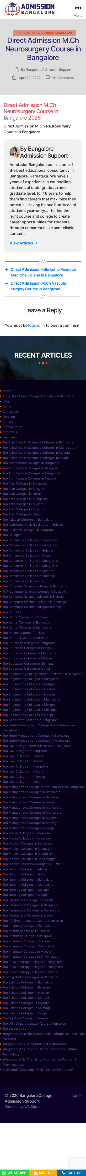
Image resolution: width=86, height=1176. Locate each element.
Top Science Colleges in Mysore (25, 1003)
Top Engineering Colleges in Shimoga (29, 710)
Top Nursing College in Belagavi (25, 869)
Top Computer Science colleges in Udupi (32, 607)
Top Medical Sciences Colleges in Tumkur (32, 864)
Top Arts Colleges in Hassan (22, 494)
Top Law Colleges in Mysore (22, 771)
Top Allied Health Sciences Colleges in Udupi (35, 458)
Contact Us (10, 411)
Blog (5, 401)
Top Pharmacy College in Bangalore (28, 926)
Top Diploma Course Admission (25, 633)
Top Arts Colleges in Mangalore (25, 499)
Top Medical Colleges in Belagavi (26, 848)
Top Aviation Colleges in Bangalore (27, 519)
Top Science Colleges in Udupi (24, 1013)
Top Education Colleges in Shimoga (28, 663)
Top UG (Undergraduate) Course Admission (34, 1023)
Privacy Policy (12, 427)
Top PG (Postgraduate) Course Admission (32, 920)
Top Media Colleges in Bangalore (26, 833)
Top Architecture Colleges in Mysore (29, 478)
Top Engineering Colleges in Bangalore (30, 679)
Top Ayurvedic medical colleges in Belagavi (33, 524)
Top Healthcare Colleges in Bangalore (29, 720)
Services (8, 417)
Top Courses (11, 612)
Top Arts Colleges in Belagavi (23, 489)
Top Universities (14, 1028)
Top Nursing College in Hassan (24, 874)
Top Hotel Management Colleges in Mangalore (36, 740)
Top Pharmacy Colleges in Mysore (27, 951)
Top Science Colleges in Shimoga (26, 1008)
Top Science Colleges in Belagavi (26, 987)
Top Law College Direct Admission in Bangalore (36, 746)
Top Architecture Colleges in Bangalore (30, 463)
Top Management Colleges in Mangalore (31, 807)
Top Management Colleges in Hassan (29, 802)
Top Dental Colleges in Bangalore (26, 622)
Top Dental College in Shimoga (24, 617)
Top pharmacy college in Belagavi (26, 931)
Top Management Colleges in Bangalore (31, 792)
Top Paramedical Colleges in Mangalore (30, 910)
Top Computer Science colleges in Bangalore (35, 586)
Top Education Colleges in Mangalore (29, 653)
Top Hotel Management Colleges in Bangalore (35, 735)
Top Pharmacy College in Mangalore (28, 946)
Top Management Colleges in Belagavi (30, 797)
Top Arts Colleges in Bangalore (24, 483)
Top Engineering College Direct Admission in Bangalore (42, 674)
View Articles (24, 243)
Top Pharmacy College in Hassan (26, 941)
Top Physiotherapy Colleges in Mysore (30, 972)
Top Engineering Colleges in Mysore (28, 705)
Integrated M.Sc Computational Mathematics (34, 1044)
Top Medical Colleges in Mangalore (27, 854)
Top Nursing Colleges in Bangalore (27, 879)
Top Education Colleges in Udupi (26, 668)
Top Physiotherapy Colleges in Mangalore (32, 967)
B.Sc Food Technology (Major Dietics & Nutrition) (37, 1069)
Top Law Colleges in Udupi (21, 782)
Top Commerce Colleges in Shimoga (28, 576)
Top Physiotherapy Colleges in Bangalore (32, 962)
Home (6, 391)
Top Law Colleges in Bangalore (24, 751)
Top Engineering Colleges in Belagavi (29, 684)
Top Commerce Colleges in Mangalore (30, 561)
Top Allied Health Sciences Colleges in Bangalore (38, 442)
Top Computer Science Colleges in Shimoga (34, 602)
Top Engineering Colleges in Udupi (27, 715)
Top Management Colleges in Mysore (29, 818)
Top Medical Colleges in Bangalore (27, 843)
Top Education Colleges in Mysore (27, 658)
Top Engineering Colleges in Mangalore (30, 699)
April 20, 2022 (30, 78)
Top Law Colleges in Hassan (22, 761)
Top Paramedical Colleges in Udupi (27, 915)
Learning (8, 437)
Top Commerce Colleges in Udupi (26, 581)
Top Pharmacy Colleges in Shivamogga (30, 956)
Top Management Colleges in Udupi (28, 828)
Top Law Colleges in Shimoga (23, 776)
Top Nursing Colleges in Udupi (24, 895)
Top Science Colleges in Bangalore (27, 982)
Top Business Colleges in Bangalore (28, 530)
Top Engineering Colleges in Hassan (28, 689)
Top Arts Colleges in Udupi (21, 514)
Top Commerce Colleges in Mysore (27, 571)
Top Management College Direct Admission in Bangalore (43, 787)
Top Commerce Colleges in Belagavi (28, 550)
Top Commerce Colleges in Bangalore (29, 540)
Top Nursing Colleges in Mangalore (28, 884)
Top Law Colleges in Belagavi (23, 756)
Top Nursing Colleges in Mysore (25, 890)
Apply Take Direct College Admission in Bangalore (38, 396)
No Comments (63, 78)
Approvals (9, 432)
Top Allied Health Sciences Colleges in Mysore (36, 452)
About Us (9, 422)
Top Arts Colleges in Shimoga (23, 509)
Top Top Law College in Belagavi (25, 1018)
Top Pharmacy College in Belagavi (26, 936)
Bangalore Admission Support (48, 69)
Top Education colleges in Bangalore (28, 643)
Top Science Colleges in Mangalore (28, 997)
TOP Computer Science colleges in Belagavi (34, 591)
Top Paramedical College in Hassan (27, 900)
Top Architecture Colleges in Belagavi (29, 468)
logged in (36, 325)
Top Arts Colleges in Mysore (23, 504)
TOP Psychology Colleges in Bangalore (30, 977)
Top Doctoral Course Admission (44, 32)
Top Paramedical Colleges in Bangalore (30, 905)
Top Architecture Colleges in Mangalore (31, 473)
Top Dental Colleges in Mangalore (26, 627)
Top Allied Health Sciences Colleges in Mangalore (38, 447)
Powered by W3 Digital (22, 1106)
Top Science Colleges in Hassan (25, 992)
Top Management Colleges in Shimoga (30, 823)
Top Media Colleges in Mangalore (26, 838)
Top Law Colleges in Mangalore (25, 766)
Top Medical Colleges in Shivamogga (28, 859)
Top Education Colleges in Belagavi (27, 648)
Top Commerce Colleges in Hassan (27, 555)
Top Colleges (11, 535)
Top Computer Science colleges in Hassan (33, 596)
